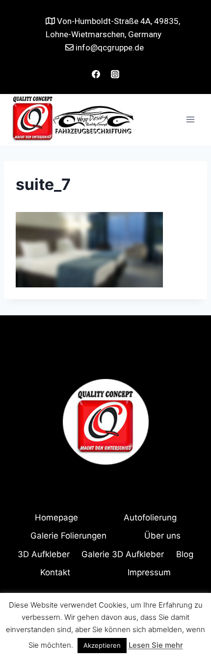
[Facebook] (95, 74)
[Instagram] (115, 74)
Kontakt (55, 572)
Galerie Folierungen (68, 536)
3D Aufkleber (44, 554)
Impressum (149, 572)
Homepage (56, 517)
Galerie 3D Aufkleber (122, 554)
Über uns (162, 536)
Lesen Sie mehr (156, 645)
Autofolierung (150, 517)
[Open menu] (190, 119)
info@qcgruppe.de (109, 47)
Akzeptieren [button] (102, 645)
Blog (184, 554)
